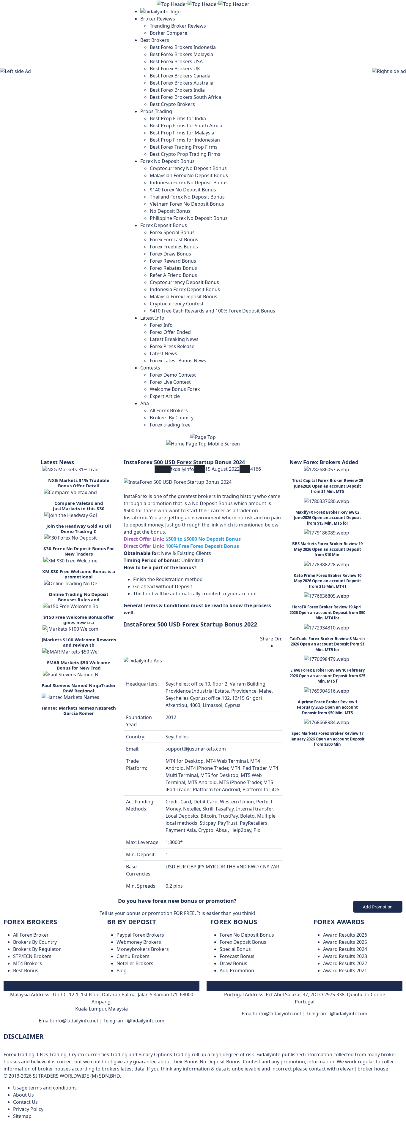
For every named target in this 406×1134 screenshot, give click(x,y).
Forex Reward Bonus (173, 261)
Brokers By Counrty (171, 417)
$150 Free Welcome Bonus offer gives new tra (78, 619)
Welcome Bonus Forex (175, 389)
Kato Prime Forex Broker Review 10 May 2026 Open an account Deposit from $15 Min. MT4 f (327, 581)
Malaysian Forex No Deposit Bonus (189, 175)
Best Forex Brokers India (177, 90)
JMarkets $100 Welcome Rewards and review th (79, 642)
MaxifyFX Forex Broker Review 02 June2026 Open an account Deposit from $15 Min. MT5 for (327, 518)
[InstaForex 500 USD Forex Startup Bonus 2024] (178, 481)
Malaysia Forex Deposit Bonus (183, 296)
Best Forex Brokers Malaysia (181, 54)
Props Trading (156, 111)
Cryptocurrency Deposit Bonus (184, 282)
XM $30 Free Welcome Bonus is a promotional (78, 574)
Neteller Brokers (135, 963)
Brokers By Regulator (37, 949)
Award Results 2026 (345, 935)
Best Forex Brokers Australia (181, 83)
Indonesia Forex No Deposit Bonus (189, 182)
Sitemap (22, 1116)
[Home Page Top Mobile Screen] (203, 443)
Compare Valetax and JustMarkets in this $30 (79, 505)
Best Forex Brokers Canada (180, 75)
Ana (144, 403)
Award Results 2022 (345, 963)
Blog (122, 970)
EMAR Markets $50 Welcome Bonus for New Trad (78, 665)
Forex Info (161, 325)
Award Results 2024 (345, 949)
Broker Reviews (157, 18)
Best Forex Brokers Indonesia (183, 47)
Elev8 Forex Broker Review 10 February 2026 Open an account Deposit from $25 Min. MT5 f (327, 675)
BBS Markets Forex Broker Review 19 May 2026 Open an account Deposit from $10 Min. (327, 549)
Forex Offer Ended (170, 332)
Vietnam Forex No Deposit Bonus (187, 204)
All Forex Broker (31, 935)
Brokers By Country (35, 942)
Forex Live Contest (170, 382)
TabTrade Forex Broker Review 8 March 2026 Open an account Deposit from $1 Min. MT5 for (327, 644)
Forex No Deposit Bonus (167, 161)
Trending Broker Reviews (178, 26)
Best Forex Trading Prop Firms (184, 147)
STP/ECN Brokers (32, 956)
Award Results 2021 (345, 970)
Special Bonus (235, 949)
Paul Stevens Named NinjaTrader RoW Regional (79, 688)
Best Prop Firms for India (178, 118)
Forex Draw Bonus (170, 253)
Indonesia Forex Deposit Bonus (185, 289)
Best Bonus (25, 970)
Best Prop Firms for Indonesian (185, 140)
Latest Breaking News (174, 339)
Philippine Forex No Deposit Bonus (189, 218)
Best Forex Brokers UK (175, 68)
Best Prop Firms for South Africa (186, 125)
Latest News (163, 353)
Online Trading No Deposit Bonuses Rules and (78, 596)
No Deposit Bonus (170, 211)
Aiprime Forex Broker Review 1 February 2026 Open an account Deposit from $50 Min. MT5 (327, 707)
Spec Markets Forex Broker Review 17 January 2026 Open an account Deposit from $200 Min (327, 739)
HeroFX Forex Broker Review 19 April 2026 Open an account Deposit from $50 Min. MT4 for (327, 612)
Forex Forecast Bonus (174, 239)
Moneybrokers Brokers (143, 949)
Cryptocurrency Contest (177, 303)
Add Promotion (378, 907)
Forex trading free (170, 424)
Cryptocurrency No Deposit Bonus (188, 168)
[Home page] (160, 11)
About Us (23, 1095)
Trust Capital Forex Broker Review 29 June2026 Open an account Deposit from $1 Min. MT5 (327, 486)
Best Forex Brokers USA (176, 61)
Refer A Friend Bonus (173, 275)
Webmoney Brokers (139, 942)
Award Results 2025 (345, 942)
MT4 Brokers (27, 963)
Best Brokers (154, 40)
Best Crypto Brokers (172, 104)
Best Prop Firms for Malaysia (182, 132)
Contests (150, 367)
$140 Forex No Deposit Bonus (183, 189)
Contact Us (25, 1102)
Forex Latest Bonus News (178, 360)
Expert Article (165, 396)
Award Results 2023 (345, 956)
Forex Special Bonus (172, 232)
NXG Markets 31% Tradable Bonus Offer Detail (78, 483)
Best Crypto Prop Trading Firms (185, 154)
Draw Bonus (233, 963)
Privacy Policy (28, 1109)
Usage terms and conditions (45, 1087)
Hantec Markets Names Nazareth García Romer (79, 710)
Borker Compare (168, 33)
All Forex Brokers (169, 410)
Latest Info (152, 318)
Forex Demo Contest (173, 375)
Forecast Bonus (237, 956)
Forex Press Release (172, 346)
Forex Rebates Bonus (173, 268)
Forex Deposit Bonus (163, 225)
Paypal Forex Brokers (140, 935)
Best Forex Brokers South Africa (185, 97)
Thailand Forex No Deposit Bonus (187, 197)
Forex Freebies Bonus (174, 246)
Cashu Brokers (133, 956)
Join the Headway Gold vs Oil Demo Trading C (78, 528)
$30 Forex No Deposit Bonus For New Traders (78, 551)
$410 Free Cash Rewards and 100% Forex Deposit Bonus (212, 310)
